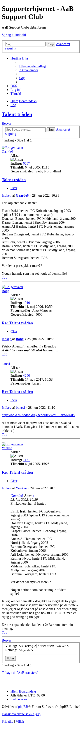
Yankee (7, 448)
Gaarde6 (8, 151)
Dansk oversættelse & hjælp (21, 714)
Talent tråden (17, 114)
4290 (26, 375)
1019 (26, 303)
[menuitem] (32, 66)
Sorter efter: (46, 646)
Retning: (11, 650)
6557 (26, 163)
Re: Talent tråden (17, 323)
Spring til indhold (14, 35)
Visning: (11, 646)
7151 (26, 460)
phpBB (23, 706)
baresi (6, 364)
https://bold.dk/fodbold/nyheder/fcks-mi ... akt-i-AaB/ (38, 415)
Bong (5, 291)
